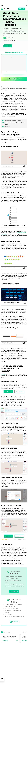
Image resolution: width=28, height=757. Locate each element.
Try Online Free (19, 391)
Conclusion (7, 126)
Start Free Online (19, 536)
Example (7, 86)
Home (2, 86)
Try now (21, 8)
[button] (23, 632)
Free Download (7, 46)
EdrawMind (3, 374)
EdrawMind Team (10, 37)
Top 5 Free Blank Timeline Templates (13, 120)
